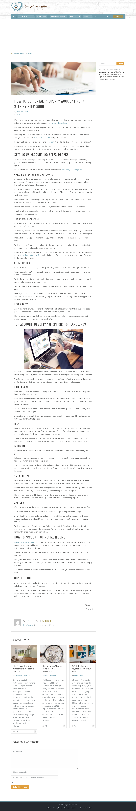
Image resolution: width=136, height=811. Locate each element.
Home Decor (41, 16)
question (50, 142)
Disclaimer (74, 808)
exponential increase (43, 137)
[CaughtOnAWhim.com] (29, 7)
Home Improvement (58, 16)
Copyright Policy (86, 808)
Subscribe (118, 16)
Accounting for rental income (27, 542)
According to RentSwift (30, 255)
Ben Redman (28, 625)
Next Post (32, 53)
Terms (66, 808)
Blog (86, 16)
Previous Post (18, 53)
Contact (107, 16)
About (97, 16)
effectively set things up (71, 169)
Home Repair (75, 16)
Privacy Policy (57, 808)
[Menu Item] (14, 16)
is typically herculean (58, 123)
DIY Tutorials (24, 16)
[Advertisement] (68, 34)
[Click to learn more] (24, 654)
